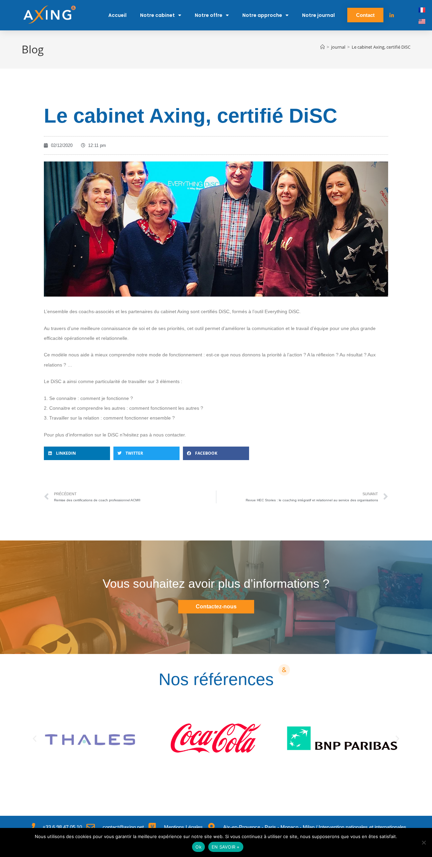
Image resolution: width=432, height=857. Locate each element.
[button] (77, 453)
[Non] (423, 842)
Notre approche (262, 15)
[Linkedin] (392, 15)
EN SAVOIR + (226, 847)
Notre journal (318, 15)
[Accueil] (322, 47)
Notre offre (208, 15)
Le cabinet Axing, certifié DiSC (381, 47)
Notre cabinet (157, 15)
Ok (198, 847)
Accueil (117, 15)
